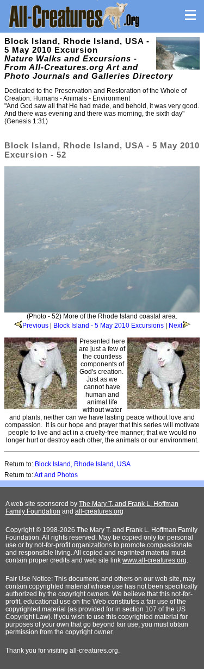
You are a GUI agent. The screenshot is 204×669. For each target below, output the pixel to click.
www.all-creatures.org (154, 560)
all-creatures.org (99, 511)
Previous (35, 325)
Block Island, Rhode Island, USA (83, 464)
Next (175, 325)
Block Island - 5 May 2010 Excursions (108, 325)
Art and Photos (56, 475)
